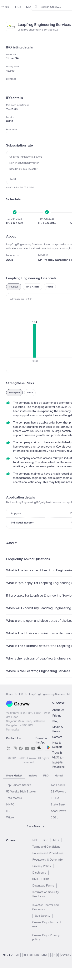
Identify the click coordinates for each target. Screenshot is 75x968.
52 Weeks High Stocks (21, 791)
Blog (55, 721)
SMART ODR (40, 879)
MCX (56, 840)
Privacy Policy (41, 866)
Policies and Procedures (47, 853)
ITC (8, 811)
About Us (58, 710)
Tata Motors (14, 798)
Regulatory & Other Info (47, 860)
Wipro (10, 817)
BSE (45, 840)
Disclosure (39, 873)
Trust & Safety (57, 755)
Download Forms (43, 885)
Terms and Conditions (46, 847)
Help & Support (57, 745)
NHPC (10, 804)
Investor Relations (58, 764)
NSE (35, 840)
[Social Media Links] (8, 748)
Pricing (56, 716)
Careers (57, 737)
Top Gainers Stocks (18, 785)
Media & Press (57, 729)
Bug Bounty (42, 916)
